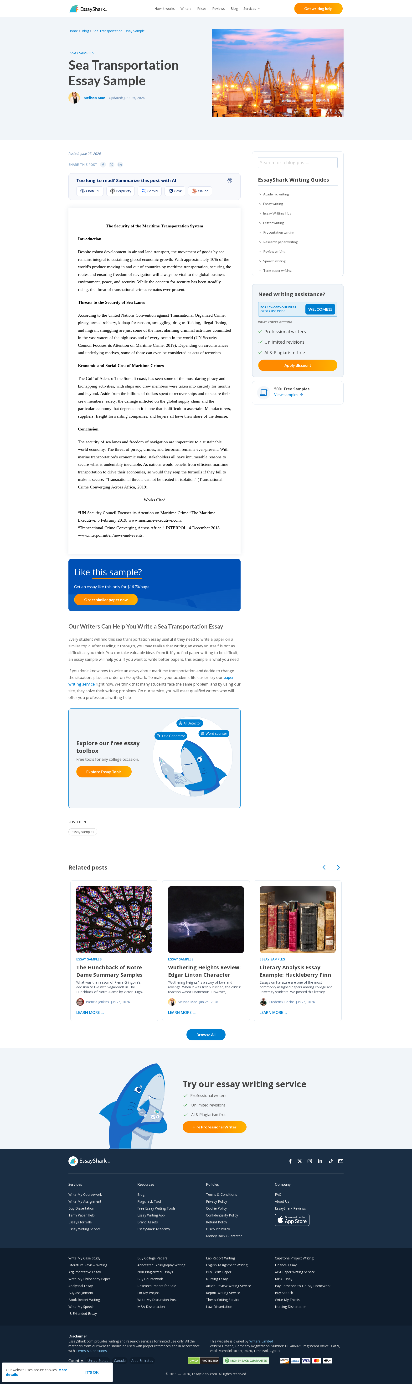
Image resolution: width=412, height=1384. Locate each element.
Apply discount (297, 365)
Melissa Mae (94, 97)
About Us (282, 1201)
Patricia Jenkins (97, 1002)
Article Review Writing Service (228, 1286)
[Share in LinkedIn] (120, 165)
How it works (164, 8)
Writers (185, 8)
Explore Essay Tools (104, 771)
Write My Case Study (84, 1258)
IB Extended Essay (82, 1313)
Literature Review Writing (87, 1265)
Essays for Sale (80, 1222)
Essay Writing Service (84, 1229)
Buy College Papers (152, 1258)
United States (98, 1360)
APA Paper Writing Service (295, 1272)
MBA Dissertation (151, 1306)
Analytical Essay (80, 1286)
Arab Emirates (142, 1360)
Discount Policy (218, 1229)
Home (73, 31)
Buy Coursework (150, 1279)
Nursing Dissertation (291, 1306)
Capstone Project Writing (294, 1258)
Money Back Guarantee (224, 1236)
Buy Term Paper (218, 1272)
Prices (201, 8)
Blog (234, 8)
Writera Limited (261, 1341)
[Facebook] (290, 1161)
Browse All (206, 1034)
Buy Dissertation (81, 1208)
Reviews (218, 8)
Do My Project (148, 1292)
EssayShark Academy (153, 1229)
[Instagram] (309, 1161)
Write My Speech (81, 1306)
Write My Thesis (287, 1299)
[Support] (341, 1161)
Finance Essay (286, 1265)
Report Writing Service (223, 1292)
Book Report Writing (84, 1299)
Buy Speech (284, 1292)
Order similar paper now (106, 599)
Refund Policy (216, 1222)
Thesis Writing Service (223, 1299)
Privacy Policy (216, 1201)
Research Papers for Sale (156, 1286)
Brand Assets (147, 1222)
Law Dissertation (219, 1306)
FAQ (278, 1194)
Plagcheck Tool (149, 1201)
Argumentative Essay (84, 1272)
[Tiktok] (330, 1161)
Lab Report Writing (220, 1258)
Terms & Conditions (221, 1194)
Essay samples (81, 53)
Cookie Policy (216, 1208)
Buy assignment (80, 1292)
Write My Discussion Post (157, 1299)
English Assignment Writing (226, 1265)
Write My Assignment (84, 1201)
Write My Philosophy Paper (89, 1279)
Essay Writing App (151, 1215)
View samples (286, 394)
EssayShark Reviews (290, 1208)
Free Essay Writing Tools (156, 1208)
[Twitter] (300, 1161)
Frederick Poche (281, 1002)
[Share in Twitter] (111, 165)
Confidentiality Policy (222, 1215)
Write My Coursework (85, 1194)
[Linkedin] (320, 1161)
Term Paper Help (81, 1215)
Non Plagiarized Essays (155, 1272)
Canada (120, 1360)
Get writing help (318, 8)
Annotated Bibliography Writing (161, 1265)
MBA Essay (283, 1279)
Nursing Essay (217, 1279)
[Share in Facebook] (103, 165)
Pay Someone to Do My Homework (302, 1286)
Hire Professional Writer (215, 1127)
